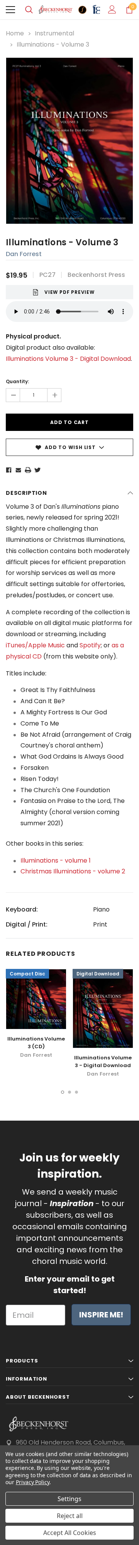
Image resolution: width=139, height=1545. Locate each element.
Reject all (70, 1515)
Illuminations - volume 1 (55, 860)
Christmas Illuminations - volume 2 (72, 871)
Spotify (90, 645)
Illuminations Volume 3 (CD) (36, 1042)
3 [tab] (76, 1092)
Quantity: (17, 381)
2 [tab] (69, 1092)
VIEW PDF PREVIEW (69, 292)
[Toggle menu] (10, 9)
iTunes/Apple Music (35, 645)
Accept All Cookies (69, 1532)
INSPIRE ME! (101, 1314)
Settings (69, 1499)
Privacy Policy (32, 1482)
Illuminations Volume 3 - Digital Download (103, 1061)
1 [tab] (62, 1092)
